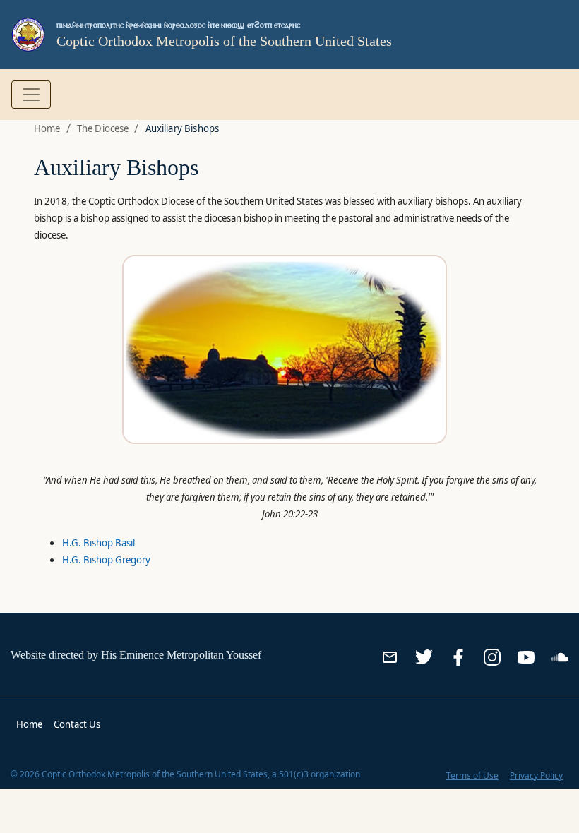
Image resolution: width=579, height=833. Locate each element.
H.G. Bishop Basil (98, 543)
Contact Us (77, 724)
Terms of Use (472, 775)
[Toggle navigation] (31, 94)
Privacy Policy (536, 775)
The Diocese (103, 128)
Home (47, 128)
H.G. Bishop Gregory (106, 559)
